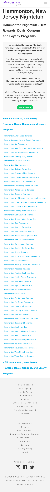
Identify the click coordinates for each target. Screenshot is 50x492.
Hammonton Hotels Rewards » (16, 252)
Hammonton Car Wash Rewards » (17, 160)
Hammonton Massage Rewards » (17, 268)
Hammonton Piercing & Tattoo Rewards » (20, 310)
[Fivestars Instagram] (18, 467)
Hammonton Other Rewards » (16, 293)
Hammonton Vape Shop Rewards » (18, 352)
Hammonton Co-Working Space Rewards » (21, 185)
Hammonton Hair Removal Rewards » (19, 231)
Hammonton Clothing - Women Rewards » (21, 177)
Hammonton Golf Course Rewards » (18, 214)
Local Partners (25, 437)
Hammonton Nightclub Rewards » (17, 285)
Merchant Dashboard (25, 410)
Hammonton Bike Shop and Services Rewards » (23, 148)
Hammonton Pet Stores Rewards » (18, 302)
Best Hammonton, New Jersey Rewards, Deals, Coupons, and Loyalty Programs (25, 124)
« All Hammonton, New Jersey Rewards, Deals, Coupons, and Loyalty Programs (25, 367)
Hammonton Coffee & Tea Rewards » (19, 181)
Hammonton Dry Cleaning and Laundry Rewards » (24, 198)
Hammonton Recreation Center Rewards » (21, 318)
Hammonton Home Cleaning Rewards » (20, 235)
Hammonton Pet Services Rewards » (19, 298)
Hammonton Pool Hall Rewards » (17, 314)
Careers (25, 445)
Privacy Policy (25, 448)
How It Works (25, 392)
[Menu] (45, 3)
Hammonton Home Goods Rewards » (19, 239)
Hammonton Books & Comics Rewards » (20, 152)
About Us (25, 441)
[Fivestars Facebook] (25, 467)
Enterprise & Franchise (25, 403)
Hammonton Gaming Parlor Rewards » (19, 210)
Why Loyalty (25, 388)
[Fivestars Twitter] (32, 467)
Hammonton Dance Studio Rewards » (19, 189)
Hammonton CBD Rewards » (15, 164)
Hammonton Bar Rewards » (15, 144)
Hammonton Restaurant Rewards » (18, 322)
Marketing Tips (25, 406)
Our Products (25, 395)
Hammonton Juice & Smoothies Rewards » (21, 256)
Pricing (25, 399)
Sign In (25, 427)
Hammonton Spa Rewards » (15, 327)
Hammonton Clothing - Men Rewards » (19, 173)
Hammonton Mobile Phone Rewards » (19, 277)
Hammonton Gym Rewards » (15, 223)
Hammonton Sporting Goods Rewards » (20, 331)
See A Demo (25, 107)
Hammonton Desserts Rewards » (17, 194)
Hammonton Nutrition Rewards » (17, 289)
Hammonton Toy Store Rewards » (17, 343)
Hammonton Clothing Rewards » (17, 169)
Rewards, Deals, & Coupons (25, 434)
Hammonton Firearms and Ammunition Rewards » (24, 202)
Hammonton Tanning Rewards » (17, 335)
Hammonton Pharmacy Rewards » (17, 306)
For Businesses (25, 385)
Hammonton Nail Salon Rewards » (17, 281)
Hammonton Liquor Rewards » (16, 260)
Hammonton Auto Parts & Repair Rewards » (22, 140)
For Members (25, 423)
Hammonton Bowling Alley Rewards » (19, 156)
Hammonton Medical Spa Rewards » (18, 273)
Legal (25, 452)
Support (25, 413)
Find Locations (25, 430)
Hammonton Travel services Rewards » (20, 347)
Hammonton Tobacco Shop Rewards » (19, 339)
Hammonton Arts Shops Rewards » (18, 135)
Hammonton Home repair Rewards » (19, 243)
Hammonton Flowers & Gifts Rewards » (20, 206)
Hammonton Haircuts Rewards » (17, 227)
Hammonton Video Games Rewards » (19, 356)
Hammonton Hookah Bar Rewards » (18, 248)
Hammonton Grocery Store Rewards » (19, 219)
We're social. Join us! (25, 462)
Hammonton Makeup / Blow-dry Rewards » (21, 264)
